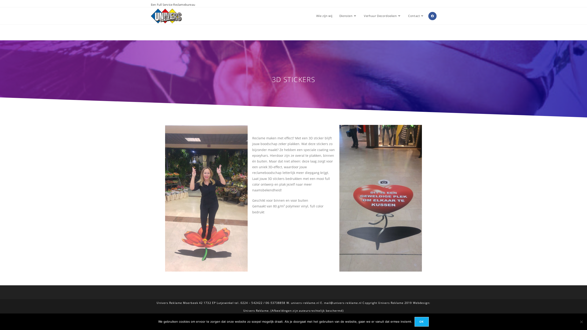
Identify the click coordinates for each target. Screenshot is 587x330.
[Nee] (581, 321)
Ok (421, 321)
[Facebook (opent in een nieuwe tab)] (432, 16)
